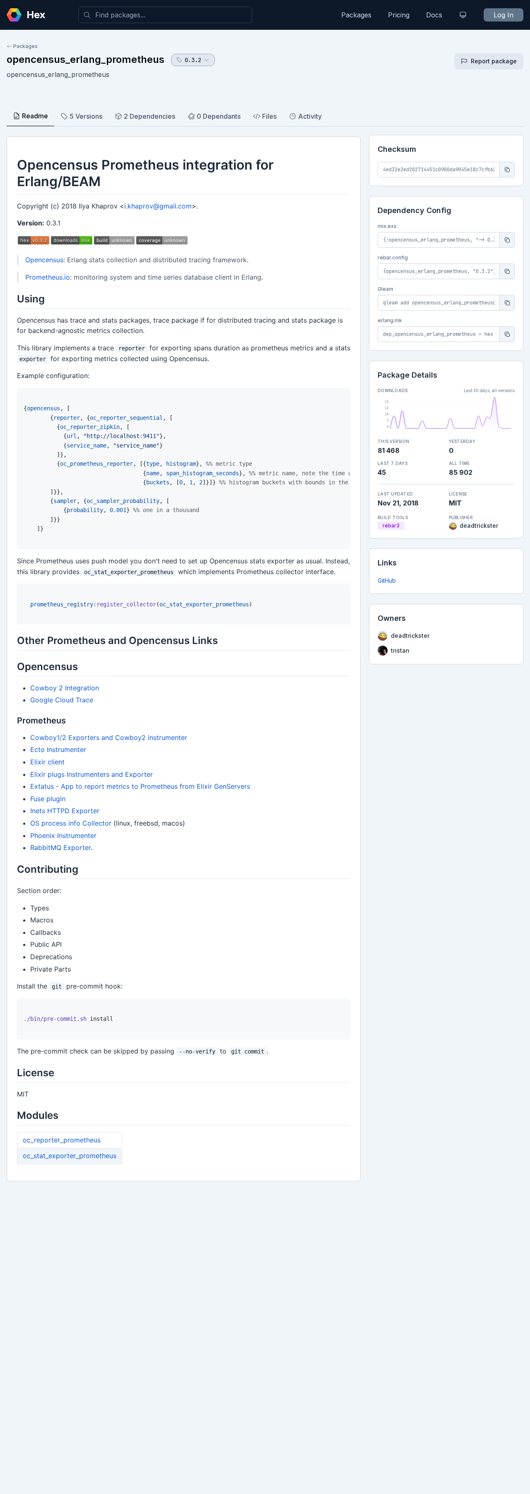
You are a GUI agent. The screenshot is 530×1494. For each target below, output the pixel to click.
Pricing (399, 15)
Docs (434, 15)
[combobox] (165, 15)
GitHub (387, 580)
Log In (503, 15)
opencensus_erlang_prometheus (85, 59)
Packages (356, 15)
